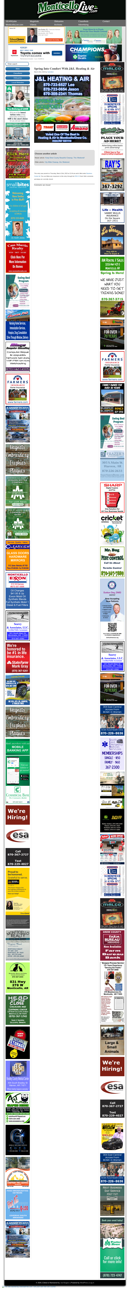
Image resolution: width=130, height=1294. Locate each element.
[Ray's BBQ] (112, 190)
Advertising (83, 25)
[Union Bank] (112, 124)
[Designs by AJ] (18, 1123)
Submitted (50, 72)
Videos (33, 25)
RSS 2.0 (77, 176)
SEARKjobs (11, 21)
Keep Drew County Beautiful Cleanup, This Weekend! (65, 158)
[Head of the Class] (18, 1024)
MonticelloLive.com (14, 25)
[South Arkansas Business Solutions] (112, 512)
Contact (106, 21)
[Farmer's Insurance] (18, 404)
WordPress (84, 1283)
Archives (58, 25)
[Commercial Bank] (18, 803)
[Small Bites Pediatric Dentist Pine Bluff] (18, 240)
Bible (18, 69)
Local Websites (18, 82)
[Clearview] (18, 570)
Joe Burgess (65, 1283)
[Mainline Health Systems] (93, 43)
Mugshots (34, 21)
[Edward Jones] (36, 43)
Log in (92, 1283)
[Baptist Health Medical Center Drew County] (93, 61)
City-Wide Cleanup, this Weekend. (57, 162)
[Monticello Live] (36, 61)
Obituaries (58, 21)
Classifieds (83, 21)
